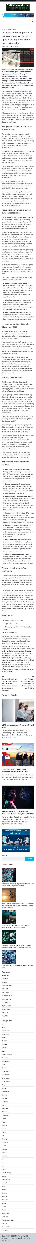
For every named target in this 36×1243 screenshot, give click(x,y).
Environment (5, 1115)
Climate (4, 1047)
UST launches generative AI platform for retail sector (18, 726)
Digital (4, 1088)
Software (4, 1203)
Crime (3, 1064)
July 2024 (5, 1012)
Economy (4, 1095)
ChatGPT (4, 1041)
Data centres (6, 1081)
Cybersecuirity (6, 1078)
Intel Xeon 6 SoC (23, 660)
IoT (3, 1159)
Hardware (5, 1142)
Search (4, 855)
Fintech (4, 1132)
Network (4, 1183)
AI (2, 29)
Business (4, 1037)
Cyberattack (5, 1071)
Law (3, 1166)
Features (4, 1125)
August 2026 (6, 975)
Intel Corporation (8, 69)
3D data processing (14, 646)
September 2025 (7, 985)
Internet (4, 1156)
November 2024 (7, 999)
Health (4, 1145)
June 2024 (5, 1016)
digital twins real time (9, 653)
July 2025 (5, 989)
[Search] (32, 22)
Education (5, 1098)
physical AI (19, 662)
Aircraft (4, 1027)
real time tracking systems (21, 664)
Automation (5, 1031)
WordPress (5, 1240)
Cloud (3, 1051)
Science (4, 1196)
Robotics (4, 1189)
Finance (4, 1129)
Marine (4, 1176)
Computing (8, 29)
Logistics (4, 1169)
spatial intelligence (8, 671)
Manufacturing (6, 1173)
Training (4, 1223)
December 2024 (7, 995)
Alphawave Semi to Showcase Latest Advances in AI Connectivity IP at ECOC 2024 (18, 813)
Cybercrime (5, 1074)
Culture (4, 1068)
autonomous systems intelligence (13, 649)
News (14, 29)
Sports (4, 1210)
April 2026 (5, 982)
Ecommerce (5, 1091)
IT (2, 1162)
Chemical (4, 1044)
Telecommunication (7, 1220)
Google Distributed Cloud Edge (20, 658)
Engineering (5, 1108)
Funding (4, 1139)
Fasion (4, 1122)
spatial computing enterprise (24, 669)
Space (4, 1206)
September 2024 (7, 1006)
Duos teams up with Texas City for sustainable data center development (15, 770)
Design (4, 1085)
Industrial (4, 1149)
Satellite (4, 1193)
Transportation (6, 1227)
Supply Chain (6, 1213)
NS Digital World (21, 1236)
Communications (7, 1054)
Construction (6, 1061)
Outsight (21, 69)
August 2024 (6, 1009)
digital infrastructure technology (20, 651)
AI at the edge (27, 646)
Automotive (5, 1034)
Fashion (4, 1118)
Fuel (3, 1135)
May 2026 (5, 979)
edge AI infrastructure (24, 653)
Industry (4, 1152)
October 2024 (6, 1002)
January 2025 (6, 992)
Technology (5, 1216)
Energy (4, 1105)
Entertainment (6, 1112)
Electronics (5, 1102)
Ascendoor (17, 1238)
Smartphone (5, 1200)
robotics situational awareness (12, 667)
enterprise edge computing (11, 655)
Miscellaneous (6, 1179)
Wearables (5, 1230)
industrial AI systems (9, 660)
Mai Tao (5, 46)
